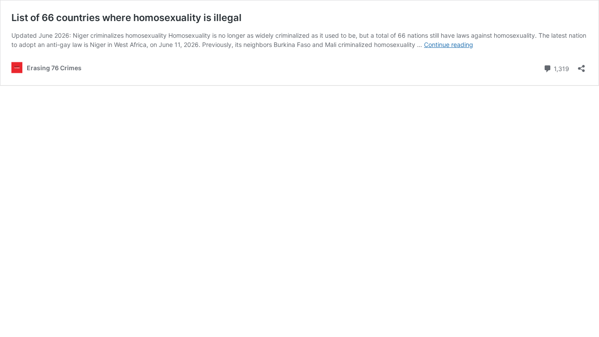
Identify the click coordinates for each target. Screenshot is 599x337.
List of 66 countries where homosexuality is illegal (126, 17)
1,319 (560, 68)
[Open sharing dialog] (581, 65)
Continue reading (448, 44)
